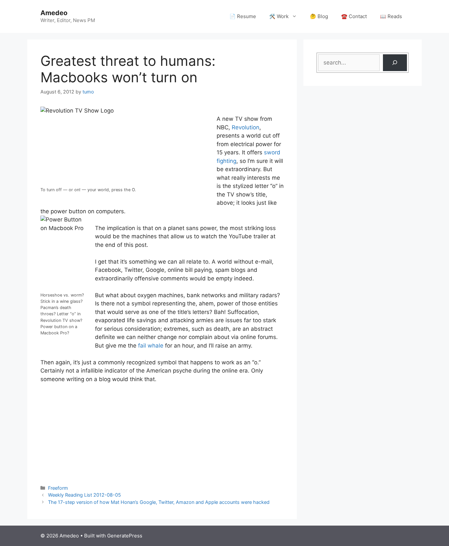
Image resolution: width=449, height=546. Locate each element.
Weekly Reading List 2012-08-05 (84, 495)
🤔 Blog (319, 16)
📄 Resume (242, 16)
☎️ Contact (354, 16)
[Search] (395, 62)
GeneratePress (124, 536)
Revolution (245, 127)
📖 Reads (391, 16)
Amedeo (53, 13)
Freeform (58, 488)
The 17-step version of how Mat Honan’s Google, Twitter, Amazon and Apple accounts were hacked (159, 502)
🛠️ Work (279, 16)
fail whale (150, 345)
